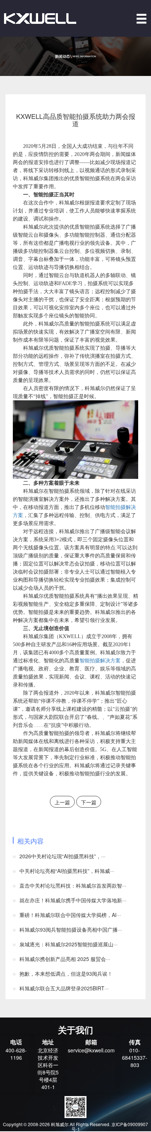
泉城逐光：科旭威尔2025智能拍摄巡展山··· (68, 944)
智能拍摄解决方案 (100, 660)
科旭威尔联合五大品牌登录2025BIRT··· (64, 988)
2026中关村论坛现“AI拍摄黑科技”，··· (62, 856)
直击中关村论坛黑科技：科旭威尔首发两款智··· (72, 885)
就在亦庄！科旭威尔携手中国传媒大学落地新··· (72, 900)
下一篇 (88, 802)
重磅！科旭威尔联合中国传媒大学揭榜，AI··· (70, 914)
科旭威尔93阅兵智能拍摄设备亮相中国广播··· (70, 929)
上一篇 (62, 802)
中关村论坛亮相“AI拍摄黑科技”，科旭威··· (66, 870)
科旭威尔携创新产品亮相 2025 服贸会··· (64, 958)
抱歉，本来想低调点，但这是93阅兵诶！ (66, 973)
